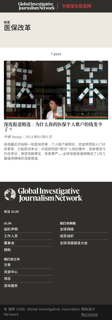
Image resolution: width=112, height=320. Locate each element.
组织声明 (11, 229)
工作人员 (11, 236)
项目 (7, 279)
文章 (7, 265)
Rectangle (89, 314)
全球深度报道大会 (74, 243)
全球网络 (67, 229)
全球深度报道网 (76, 6)
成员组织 (67, 236)
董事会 (9, 243)
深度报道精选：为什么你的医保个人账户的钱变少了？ (53, 127)
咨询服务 (11, 286)
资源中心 (11, 272)
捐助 (7, 250)
